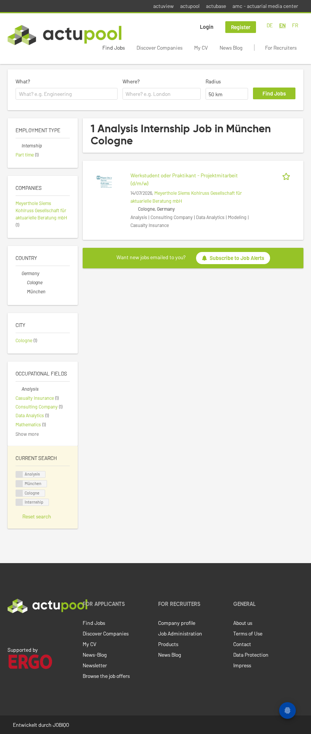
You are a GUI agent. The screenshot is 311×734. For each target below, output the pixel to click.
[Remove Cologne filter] (24, 282)
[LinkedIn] (12, 629)
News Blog (231, 47)
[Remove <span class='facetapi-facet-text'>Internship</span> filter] (19, 502)
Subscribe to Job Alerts (237, 258)
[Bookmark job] (287, 175)
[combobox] (67, 94)
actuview (163, 6)
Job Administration (180, 633)
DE (270, 25)
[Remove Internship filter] (19, 145)
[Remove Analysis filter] (19, 389)
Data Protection (251, 654)
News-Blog (95, 654)
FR (295, 25)
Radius (213, 81)
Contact (242, 644)
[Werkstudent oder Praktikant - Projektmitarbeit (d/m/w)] (104, 181)
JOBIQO (61, 724)
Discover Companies (159, 47)
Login (207, 26)
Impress (242, 665)
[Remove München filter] (24, 291)
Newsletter (95, 665)
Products (168, 644)
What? (23, 81)
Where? (131, 81)
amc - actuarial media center (265, 6)
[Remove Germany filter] (19, 273)
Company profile (176, 623)
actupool (189, 6)
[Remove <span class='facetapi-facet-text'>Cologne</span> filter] (19, 493)
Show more (27, 434)
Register (240, 27)
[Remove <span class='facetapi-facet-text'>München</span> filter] (19, 483)
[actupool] (64, 35)
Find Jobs (113, 47)
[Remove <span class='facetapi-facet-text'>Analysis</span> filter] (19, 474)
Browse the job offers (106, 676)
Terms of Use (247, 633)
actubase (216, 6)
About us (242, 623)
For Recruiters (281, 47)
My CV (201, 47)
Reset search (36, 516)
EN (282, 25)
